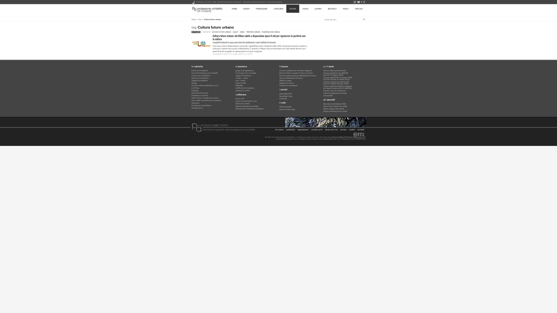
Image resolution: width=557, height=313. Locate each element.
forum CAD (239, 99)
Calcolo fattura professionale (334, 70)
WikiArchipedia (285, 107)
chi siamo (279, 129)
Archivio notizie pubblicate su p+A (204, 85)
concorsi (278, 9)
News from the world (199, 93)
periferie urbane (253, 32)
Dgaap (235, 32)
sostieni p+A (316, 129)
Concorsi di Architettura (200, 75)
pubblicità (290, 129)
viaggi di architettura (243, 75)
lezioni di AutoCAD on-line (246, 101)
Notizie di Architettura (200, 78)
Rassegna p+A (197, 108)
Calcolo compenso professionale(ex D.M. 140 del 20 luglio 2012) (336, 83)
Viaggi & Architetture (199, 80)
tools (346, 9)
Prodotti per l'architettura (201, 105)
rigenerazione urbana (271, 32)
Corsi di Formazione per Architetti (204, 73)
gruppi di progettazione (244, 70)
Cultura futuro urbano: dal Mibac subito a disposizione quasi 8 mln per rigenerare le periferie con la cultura (259, 37)
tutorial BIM (327, 95)
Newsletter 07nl (285, 94)
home (234, 9)
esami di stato (240, 83)
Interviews (195, 103)
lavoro (318, 9)
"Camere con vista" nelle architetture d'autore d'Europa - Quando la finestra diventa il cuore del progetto (239, 2)
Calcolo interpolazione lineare (335, 93)
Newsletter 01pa (285, 96)
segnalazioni (303, 129)
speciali (359, 9)
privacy (343, 129)
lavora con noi (331, 129)
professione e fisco (242, 90)
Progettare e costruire (199, 95)
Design (194, 83)
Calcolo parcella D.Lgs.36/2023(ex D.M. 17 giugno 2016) (335, 74)
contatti (360, 129)
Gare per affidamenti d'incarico (291, 78)
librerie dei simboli (242, 103)
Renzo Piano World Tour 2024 (335, 106)
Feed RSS (283, 99)
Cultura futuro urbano (221, 32)
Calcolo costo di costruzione (334, 91)
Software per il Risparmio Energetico (249, 109)
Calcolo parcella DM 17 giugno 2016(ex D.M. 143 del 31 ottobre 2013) (337, 78)
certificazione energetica (244, 88)
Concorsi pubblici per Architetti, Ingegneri (295, 70)
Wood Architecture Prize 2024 (335, 111)
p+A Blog (195, 88)
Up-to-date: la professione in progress (206, 100)
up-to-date (204, 11)
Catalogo (195, 90)
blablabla (239, 85)
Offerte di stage (285, 80)
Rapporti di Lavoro (286, 83)
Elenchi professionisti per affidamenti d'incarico (297, 75)
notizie (292, 9)
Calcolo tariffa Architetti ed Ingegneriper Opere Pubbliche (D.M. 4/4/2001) (337, 87)
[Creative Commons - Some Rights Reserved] (278, 134)
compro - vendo (241, 78)
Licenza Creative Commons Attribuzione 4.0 (348, 137)
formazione (261, 9)
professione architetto (207, 8)
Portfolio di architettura (288, 85)
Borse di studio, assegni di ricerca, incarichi (296, 73)
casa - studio (240, 80)
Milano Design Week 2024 (333, 109)
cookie (352, 129)
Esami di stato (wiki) (287, 109)
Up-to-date (196, 32)
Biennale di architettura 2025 (334, 104)
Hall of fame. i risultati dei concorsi (205, 98)
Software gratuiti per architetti (246, 106)
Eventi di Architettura (199, 70)
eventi (246, 9)
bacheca (332, 9)
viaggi (305, 9)
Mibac (242, 32)
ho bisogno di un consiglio (245, 73)
